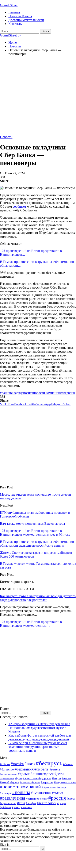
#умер (16, 807)
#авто (29, 763)
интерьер (26, 807)
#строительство (8, 803)
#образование (49, 787)
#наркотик (47, 782)
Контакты (15, 24)
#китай (5, 782)
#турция (61, 803)
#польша (21, 792)
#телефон (31, 803)
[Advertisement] (38, 97)
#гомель (55, 769)
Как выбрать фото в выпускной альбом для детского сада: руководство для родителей (38, 598)
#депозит (24, 393)
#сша (21, 803)
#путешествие (41, 793)
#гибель (41, 769)
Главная (14, 12)
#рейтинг (42, 798)
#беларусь (49, 763)
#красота (25, 782)
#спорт (71, 798)
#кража (14, 782)
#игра (56, 778)
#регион (31, 798)
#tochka (17, 764)
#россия (57, 798)
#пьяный (57, 793)
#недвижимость (65, 782)
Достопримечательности (26, 20)
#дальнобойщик (30, 774)
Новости (6, 137)
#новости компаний (45, 393)
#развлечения (12, 798)
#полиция (5, 793)
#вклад (13, 393)
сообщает (19, 206)
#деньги (48, 774)
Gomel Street (9, 5)
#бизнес (68, 764)
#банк (4, 393)
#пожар (61, 787)
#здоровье (44, 778)
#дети (59, 774)
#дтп (18, 778)
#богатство (7, 769)
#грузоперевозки (8, 774)
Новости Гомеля (20, 16)
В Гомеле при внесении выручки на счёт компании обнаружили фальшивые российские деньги (37, 746)
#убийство (5, 807)
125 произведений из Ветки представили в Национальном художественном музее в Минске (39, 727)
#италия (66, 778)
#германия (24, 769)
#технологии (46, 803)
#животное (30, 778)
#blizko (5, 764)
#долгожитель (7, 778)
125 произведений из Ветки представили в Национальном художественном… (31, 623)
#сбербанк (67, 393)
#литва (35, 782)
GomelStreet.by (10, 35)
